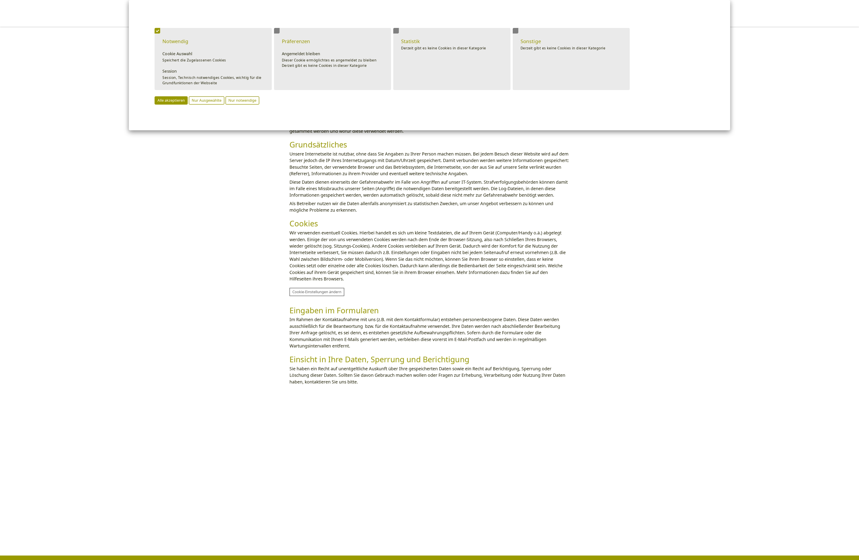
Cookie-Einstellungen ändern (316, 291)
